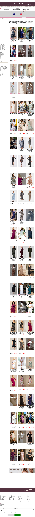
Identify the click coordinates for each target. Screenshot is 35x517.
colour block (3, 69)
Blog (17, 490)
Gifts (30, 6)
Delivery (28, 495)
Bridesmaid (2, 27)
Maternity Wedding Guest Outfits (12, 495)
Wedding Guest (3, 29)
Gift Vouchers (28, 500)
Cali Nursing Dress (21, 149)
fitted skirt (3, 48)
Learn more (16, 512)
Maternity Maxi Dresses (11, 498)
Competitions (19, 496)
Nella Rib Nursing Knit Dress (13, 258)
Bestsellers (1, 494)
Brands (32, 6)
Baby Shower (10, 497)
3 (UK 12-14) (2, 56)
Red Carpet (2, 23)
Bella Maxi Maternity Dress (13, 39)
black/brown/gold (4, 68)
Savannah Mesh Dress (22, 168)
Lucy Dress (21, 332)
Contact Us (28, 497)
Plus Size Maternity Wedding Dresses (13, 501)
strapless (2, 43)
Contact (5, 490)
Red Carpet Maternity (2, 499)
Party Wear (2, 28)
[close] (33, 509)
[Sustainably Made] (10, 10)
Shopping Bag (28, 499)
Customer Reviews (20, 498)
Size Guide (6, 61)
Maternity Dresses (2, 495)
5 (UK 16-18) (2, 58)
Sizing (27, 494)
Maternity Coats (3, 35)
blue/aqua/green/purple (4, 66)
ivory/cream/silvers (4, 65)
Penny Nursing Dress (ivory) (13, 113)
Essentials (22, 6)
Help (9, 490)
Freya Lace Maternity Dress (13, 443)
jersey (2, 74)
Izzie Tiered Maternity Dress (22, 203)
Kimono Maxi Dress (29, 369)
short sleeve (3, 45)
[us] (21, 15)
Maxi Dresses (2, 26)
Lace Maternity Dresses (11, 499)
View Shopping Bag (31, 4)
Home (1, 18)
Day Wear (2, 25)
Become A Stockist (20, 500)
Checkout (17, 8)
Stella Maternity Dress (30, 76)
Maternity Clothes (10, 6)
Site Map (28, 501)
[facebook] (24, 490)
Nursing (14, 6)
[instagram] (28, 490)
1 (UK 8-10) (2, 54)
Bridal (2, 6)
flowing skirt (3, 49)
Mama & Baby (18, 6)
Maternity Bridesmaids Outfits (12, 494)
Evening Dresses (3, 22)
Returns (28, 496)
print (2, 70)
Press (18, 497)
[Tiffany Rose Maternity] (13, 5)
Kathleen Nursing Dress (21, 113)
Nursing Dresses (3, 24)
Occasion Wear (2, 504)
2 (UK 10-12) (2, 55)
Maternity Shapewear (2, 501)
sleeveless (2, 44)
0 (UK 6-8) (2, 53)
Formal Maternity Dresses (12, 496)
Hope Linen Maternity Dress (30, 185)
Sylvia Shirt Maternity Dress (30, 168)
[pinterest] (26, 490)
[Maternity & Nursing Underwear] (22, 473)
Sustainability (19, 494)
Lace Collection (3, 33)
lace (2, 75)
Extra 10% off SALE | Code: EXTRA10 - (17, 17)
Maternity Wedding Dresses (3, 496)
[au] (14, 15)
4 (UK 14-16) (2, 57)
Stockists (19, 499)
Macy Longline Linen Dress (13, 203)
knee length (3, 42)
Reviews (13, 490)
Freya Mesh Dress (13, 168)
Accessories (26, 6)
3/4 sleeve (2, 46)
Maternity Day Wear (2, 498)
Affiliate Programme (20, 501)
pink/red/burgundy (4, 67)
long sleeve (3, 47)
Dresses (5, 6)
